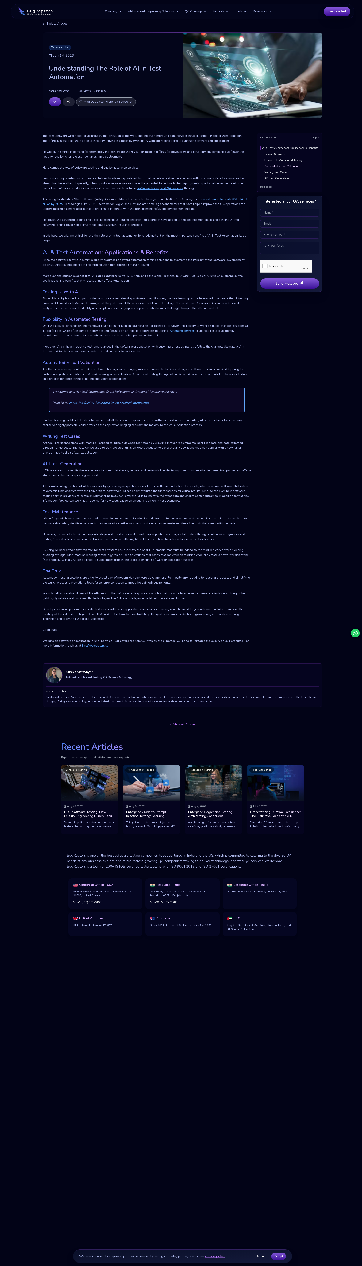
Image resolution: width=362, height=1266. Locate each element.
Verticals (218, 11)
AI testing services (182, 331)
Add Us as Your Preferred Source (106, 102)
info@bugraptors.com (96, 646)
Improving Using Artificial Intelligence (109, 403)
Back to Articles (56, 23)
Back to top (266, 186)
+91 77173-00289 (165, 902)
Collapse (314, 137)
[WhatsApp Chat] (355, 633)
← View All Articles (182, 724)
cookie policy (215, 1256)
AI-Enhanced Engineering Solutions (151, 11)
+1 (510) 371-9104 (89, 902)
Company (111, 11)
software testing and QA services (160, 188)
